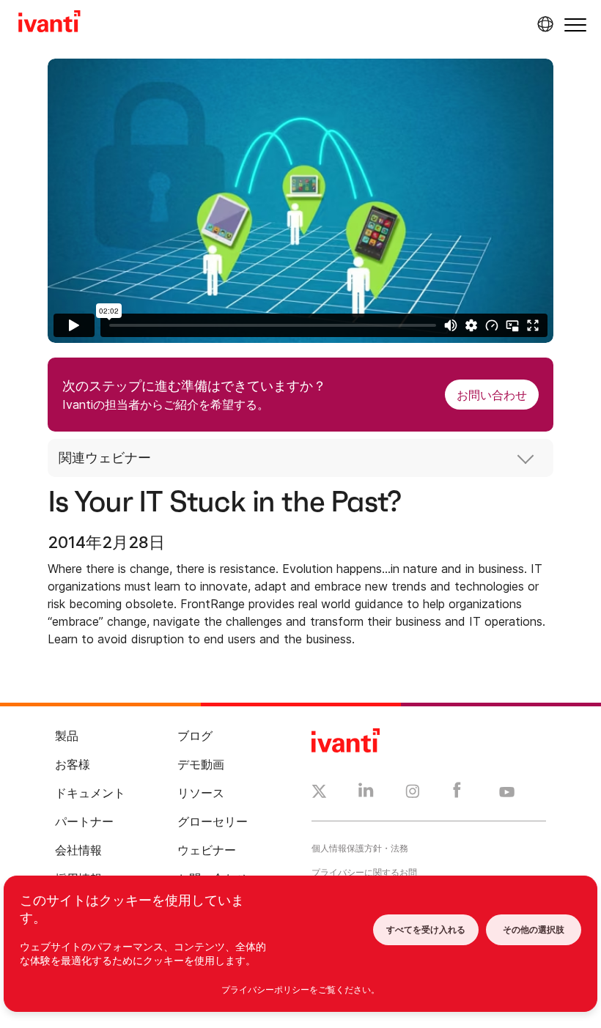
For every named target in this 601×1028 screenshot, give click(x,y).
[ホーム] (49, 23)
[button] (575, 24)
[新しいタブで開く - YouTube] (507, 792)
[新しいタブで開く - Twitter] (319, 793)
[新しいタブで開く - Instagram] (412, 793)
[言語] (543, 24)
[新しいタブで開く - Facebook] (457, 793)
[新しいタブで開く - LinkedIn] (366, 793)
